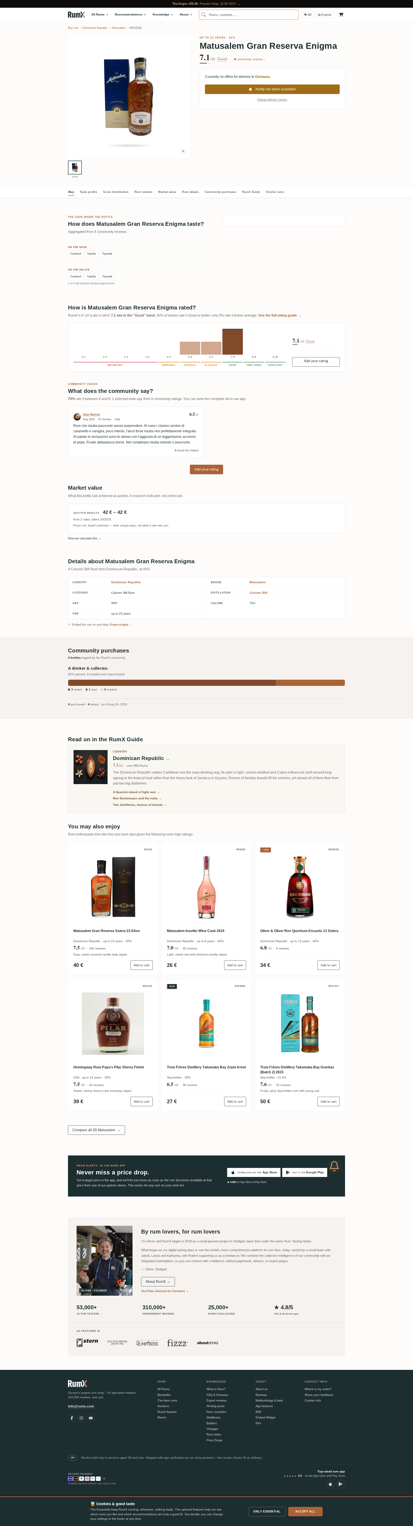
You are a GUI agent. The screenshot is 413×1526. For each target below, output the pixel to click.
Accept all (305, 1511)
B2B (258, 1412)
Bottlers (211, 1423)
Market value (167, 192)
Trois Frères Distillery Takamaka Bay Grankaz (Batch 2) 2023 (297, 1069)
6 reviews (282, 948)
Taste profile (88, 192)
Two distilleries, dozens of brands (140, 804)
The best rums (167, 1400)
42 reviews (96, 1085)
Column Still (258, 592)
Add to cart (141, 965)
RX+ (258, 1423)
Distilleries (213, 1417)
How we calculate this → (84, 538)
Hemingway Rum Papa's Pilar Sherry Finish (108, 1067)
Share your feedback (319, 1395)
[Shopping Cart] (341, 14)
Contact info (313, 1400)
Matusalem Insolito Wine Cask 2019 (195, 931)
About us (262, 1389)
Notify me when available (276, 89)
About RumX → (158, 1281)
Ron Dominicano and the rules (137, 798)
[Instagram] (81, 1418)
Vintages (212, 1429)
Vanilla (91, 253)
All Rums (163, 1389)
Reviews (261, 1395)
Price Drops (214, 1440)
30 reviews (190, 948)
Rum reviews (143, 192)
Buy (71, 192)
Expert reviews (216, 1400)
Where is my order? (318, 1389)
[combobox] (249, 15)
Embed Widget (266, 1417)
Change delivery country (272, 99)
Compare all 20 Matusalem (96, 1130)
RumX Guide (251, 192)
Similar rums (275, 192)
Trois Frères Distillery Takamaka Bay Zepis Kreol (206, 1067)
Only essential (267, 1511)
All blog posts (215, 1406)
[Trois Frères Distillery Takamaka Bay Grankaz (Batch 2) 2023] (300, 1023)
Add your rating (316, 361)
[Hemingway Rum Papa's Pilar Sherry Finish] (113, 1023)
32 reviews (283, 1085)
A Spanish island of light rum (136, 792)
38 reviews (190, 1085)
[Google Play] (340, 1484)
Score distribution (115, 192)
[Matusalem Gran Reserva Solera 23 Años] (113, 887)
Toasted (107, 253)
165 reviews (97, 948)
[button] (128, 96)
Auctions (163, 1406)
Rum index (213, 1434)
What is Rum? (216, 1389)
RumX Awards (167, 1412)
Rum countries (216, 1412)
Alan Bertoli (91, 414)
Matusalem (257, 582)
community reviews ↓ (249, 59)
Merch (161, 1417)
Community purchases (220, 192)
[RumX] (76, 15)
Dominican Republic (126, 582)
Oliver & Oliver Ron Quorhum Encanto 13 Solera (299, 931)
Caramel (75, 253)
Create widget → (120, 624)
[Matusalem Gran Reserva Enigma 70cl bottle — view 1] (75, 167)
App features (264, 1406)
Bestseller (164, 1395)
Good (222, 58)
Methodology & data (269, 1400)
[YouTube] (91, 1418)
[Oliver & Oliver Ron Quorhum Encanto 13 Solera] (300, 887)
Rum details (190, 192)
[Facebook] (72, 1418)
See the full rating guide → (279, 315)
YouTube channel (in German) (165, 1291)
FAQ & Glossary (217, 1395)
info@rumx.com (81, 1406)
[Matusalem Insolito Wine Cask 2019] (206, 887)
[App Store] (330, 1484)
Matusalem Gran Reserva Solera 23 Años (106, 931)
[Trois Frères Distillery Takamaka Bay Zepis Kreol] (206, 1023)
